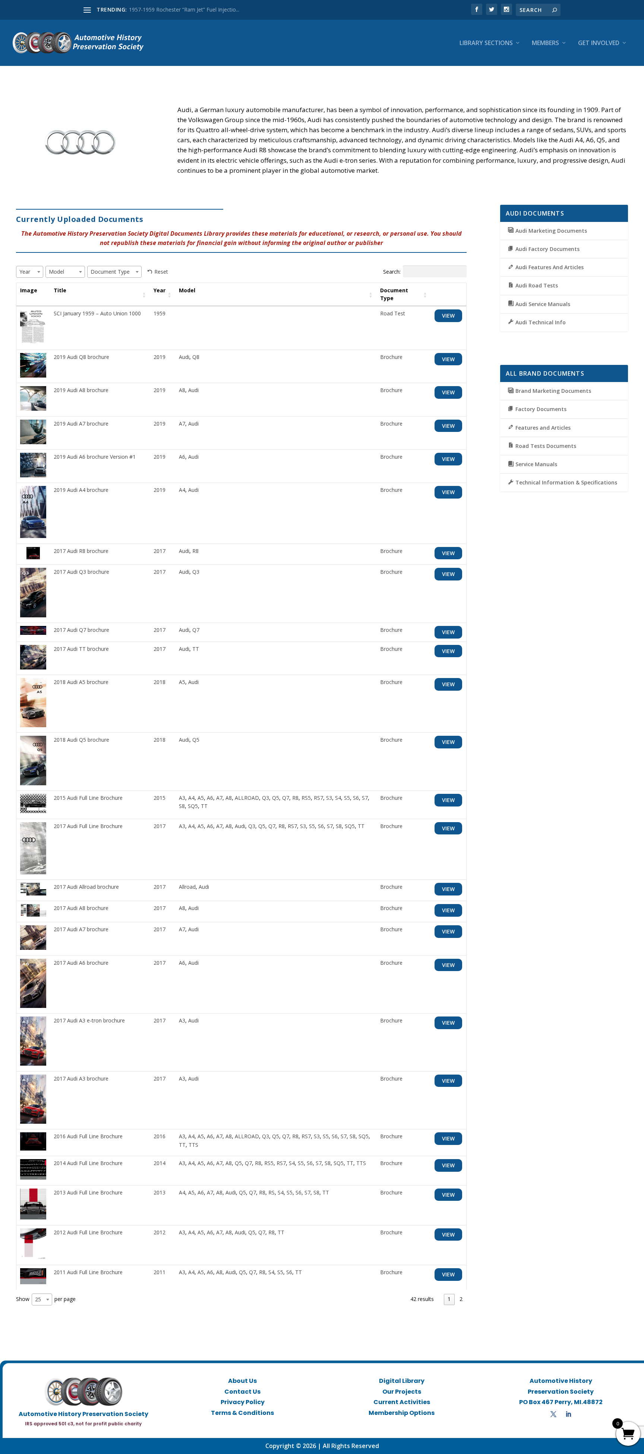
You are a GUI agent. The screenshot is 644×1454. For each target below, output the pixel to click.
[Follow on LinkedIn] (568, 1414)
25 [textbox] (38, 1299)
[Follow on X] (553, 1414)
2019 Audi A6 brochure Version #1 (95, 456)
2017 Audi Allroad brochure (86, 886)
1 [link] (449, 1298)
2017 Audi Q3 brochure (81, 571)
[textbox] (27, 271)
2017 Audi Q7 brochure (81, 629)
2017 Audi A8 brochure (81, 907)
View (448, 315)
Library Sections (486, 43)
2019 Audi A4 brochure (81, 489)
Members (545, 43)
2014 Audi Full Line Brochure (88, 1163)
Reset (161, 271)
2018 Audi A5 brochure (81, 681)
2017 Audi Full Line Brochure (88, 826)
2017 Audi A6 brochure (81, 962)
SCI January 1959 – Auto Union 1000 (97, 313)
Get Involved (598, 43)
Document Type (394, 294)
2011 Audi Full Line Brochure (88, 1272)
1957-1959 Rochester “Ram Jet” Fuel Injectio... (184, 9)
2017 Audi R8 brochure (81, 550)
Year (159, 290)
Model (187, 290)
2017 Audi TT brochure (81, 648)
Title (60, 290)
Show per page (46, 1299)
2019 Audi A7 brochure (81, 423)
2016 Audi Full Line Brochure (88, 1136)
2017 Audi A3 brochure (81, 1078)
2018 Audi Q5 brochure (81, 739)
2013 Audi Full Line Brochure (88, 1192)
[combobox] (29, 272)
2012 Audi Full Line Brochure (88, 1232)
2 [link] (461, 1298)
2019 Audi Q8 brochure (81, 356)
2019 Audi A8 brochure (81, 390)
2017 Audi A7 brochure (81, 929)
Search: (392, 271)
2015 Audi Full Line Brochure (88, 797)
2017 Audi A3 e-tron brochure (89, 1020)
